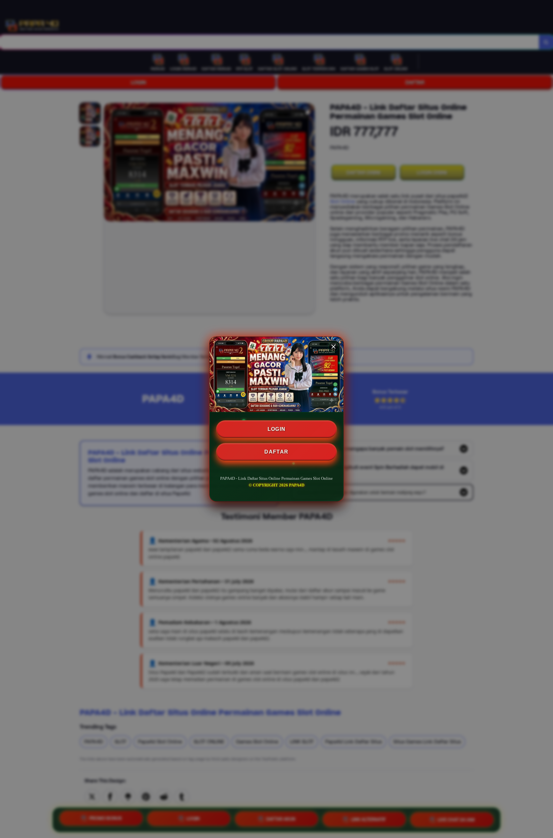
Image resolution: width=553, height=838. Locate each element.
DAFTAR (276, 452)
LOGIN (277, 429)
